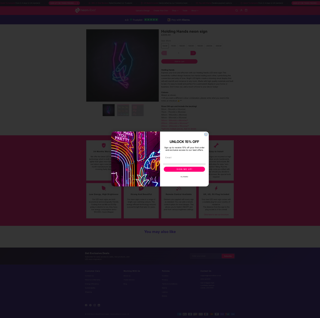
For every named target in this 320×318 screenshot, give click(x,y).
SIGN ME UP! (184, 169)
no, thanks (184, 177)
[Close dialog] (206, 134)
